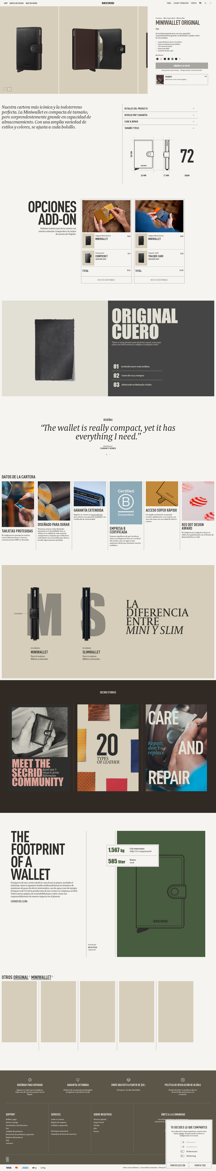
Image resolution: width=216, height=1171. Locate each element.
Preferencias (191, 1151)
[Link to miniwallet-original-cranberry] (157, 59)
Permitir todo (200, 1165)
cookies (181, 1133)
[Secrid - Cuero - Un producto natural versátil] (108, 747)
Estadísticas (191, 1146)
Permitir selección (177, 1165)
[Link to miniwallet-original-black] (176, 59)
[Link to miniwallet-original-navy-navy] (165, 59)
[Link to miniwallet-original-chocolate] (169, 59)
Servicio (194, 3)
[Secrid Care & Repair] (176, 747)
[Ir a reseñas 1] (106, 454)
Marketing (191, 1156)
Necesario (190, 1142)
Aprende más (100, 259)
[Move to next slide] (9, 89)
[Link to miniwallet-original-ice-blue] (172, 59)
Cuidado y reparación (181, 3)
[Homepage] (108, 3)
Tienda (169, 3)
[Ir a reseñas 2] (109, 454)
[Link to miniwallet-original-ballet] (161, 59)
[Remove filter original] (29, 976)
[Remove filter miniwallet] (52, 976)
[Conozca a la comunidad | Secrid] (39, 747)
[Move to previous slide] (4, 89)
